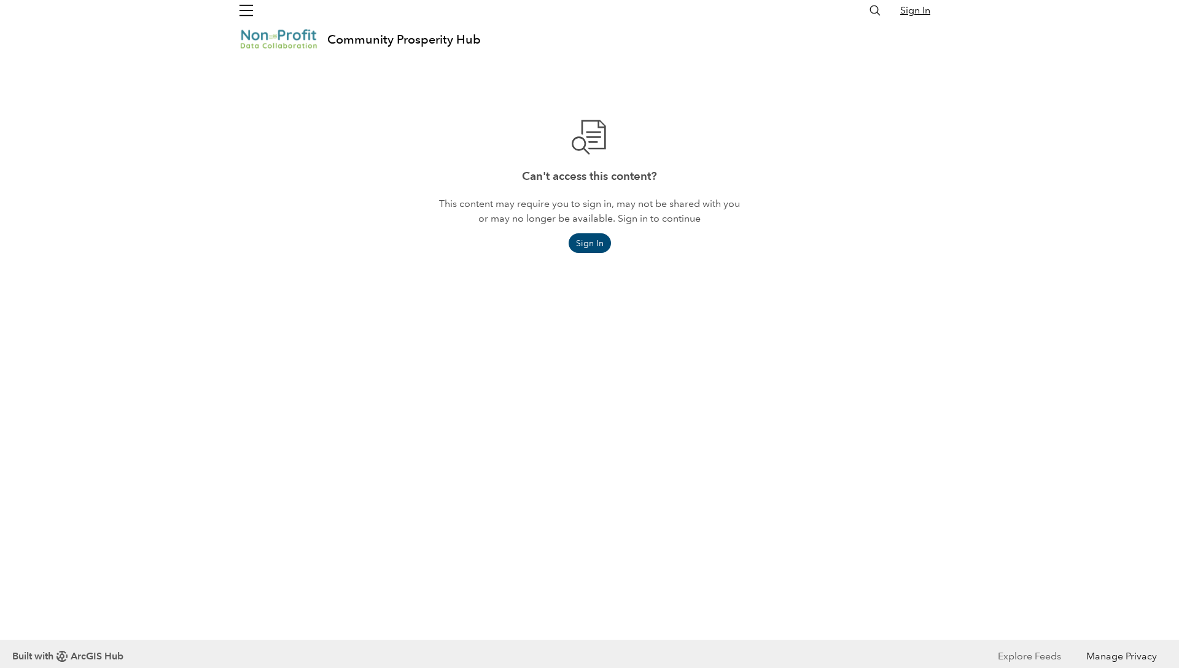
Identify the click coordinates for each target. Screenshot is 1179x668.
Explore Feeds (1029, 656)
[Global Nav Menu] (246, 10)
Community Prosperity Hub (404, 39)
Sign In (915, 10)
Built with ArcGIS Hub (67, 656)
